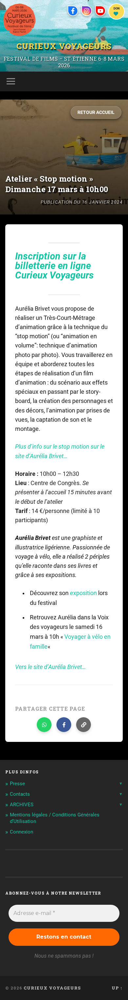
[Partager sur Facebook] (63, 724)
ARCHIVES (21, 805)
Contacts (20, 794)
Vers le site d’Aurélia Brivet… (50, 667)
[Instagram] (86, 11)
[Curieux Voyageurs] (19, 19)
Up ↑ (117, 987)
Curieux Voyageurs (64, 46)
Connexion (21, 832)
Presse (17, 784)
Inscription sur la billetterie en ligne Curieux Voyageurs (54, 266)
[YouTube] (100, 11)
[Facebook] (73, 11)
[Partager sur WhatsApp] (44, 724)
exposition (83, 593)
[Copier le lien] (83, 724)
